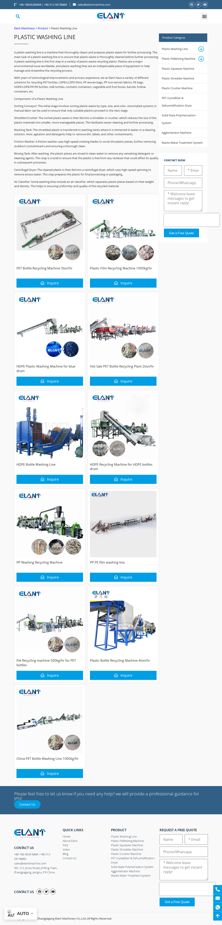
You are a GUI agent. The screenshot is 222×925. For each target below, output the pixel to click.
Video (66, 849)
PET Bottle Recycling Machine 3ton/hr (44, 268)
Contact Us (69, 858)
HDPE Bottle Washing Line (36, 464)
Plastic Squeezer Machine (178, 69)
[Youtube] (205, 4)
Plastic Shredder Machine (178, 78)
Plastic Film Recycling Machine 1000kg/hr (121, 268)
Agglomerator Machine (176, 133)
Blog (65, 854)
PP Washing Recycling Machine (39, 562)
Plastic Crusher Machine (177, 88)
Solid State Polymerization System (179, 119)
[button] (17, 16)
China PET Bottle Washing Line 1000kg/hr (47, 758)
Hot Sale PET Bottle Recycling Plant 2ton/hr (122, 366)
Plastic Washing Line (175, 49)
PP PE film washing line (107, 562)
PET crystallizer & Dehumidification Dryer (177, 101)
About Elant (70, 841)
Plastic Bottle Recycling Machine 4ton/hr (120, 660)
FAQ (65, 845)
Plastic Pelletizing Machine (178, 59)
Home (66, 836)
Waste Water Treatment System (182, 143)
